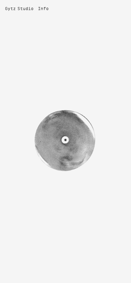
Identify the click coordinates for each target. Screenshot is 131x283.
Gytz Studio (19, 9)
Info (43, 9)
